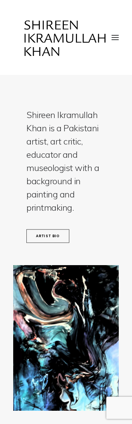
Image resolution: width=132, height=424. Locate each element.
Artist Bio (48, 236)
